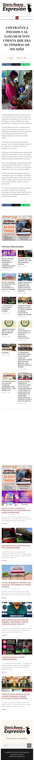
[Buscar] (29, 745)
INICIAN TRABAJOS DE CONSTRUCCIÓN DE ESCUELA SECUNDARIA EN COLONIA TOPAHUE (8, 285)
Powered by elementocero (17, 756)
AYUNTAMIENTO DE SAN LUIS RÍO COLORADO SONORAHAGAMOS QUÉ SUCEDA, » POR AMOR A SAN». (9, 386)
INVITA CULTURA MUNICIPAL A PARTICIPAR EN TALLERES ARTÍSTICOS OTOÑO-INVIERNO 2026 (9, 263)
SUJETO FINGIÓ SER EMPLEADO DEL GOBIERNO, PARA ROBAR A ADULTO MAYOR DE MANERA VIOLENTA (25, 286)
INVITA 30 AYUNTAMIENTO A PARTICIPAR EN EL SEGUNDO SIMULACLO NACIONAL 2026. (24, 333)
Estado (11, 58)
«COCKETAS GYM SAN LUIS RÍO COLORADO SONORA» (8, 308)
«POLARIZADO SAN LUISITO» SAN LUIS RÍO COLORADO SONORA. (24, 261)
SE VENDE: (5, 353)
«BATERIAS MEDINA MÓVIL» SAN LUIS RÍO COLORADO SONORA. (8, 332)
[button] (17, 17)
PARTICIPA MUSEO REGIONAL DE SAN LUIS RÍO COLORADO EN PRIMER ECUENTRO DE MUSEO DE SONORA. (25, 310)
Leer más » (4, 523)
